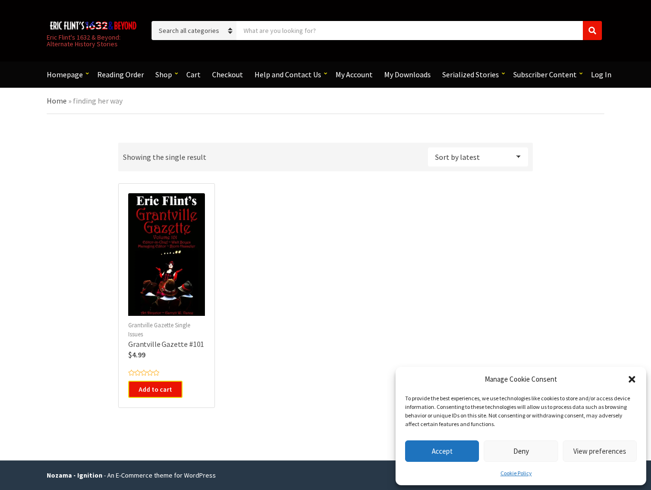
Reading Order (120, 74)
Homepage (65, 74)
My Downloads (407, 74)
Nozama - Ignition (74, 475)
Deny (521, 451)
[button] (632, 379)
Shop (163, 74)
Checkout (227, 74)
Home (57, 100)
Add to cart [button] (155, 389)
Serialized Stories (470, 74)
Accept (442, 451)
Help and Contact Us (287, 74)
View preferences (599, 451)
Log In (601, 74)
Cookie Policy (516, 473)
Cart (193, 74)
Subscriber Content (545, 74)
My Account (354, 74)
